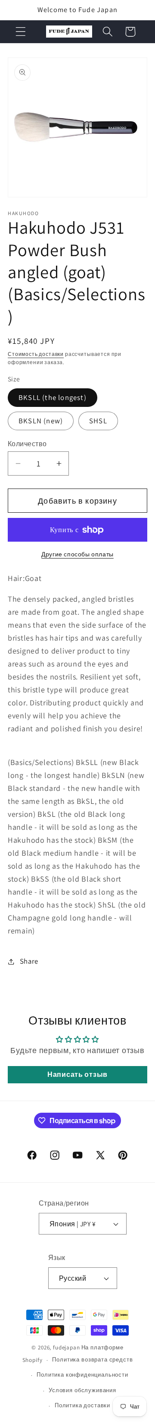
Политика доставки (82, 1405)
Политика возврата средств (92, 1359)
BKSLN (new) (41, 420)
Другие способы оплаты (77, 554)
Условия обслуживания (82, 1390)
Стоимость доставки (36, 354)
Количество (27, 443)
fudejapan (66, 1347)
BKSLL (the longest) (53, 397)
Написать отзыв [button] (77, 1074)
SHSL (98, 420)
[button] (20, 31)
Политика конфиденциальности (82, 1374)
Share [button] (29, 961)
